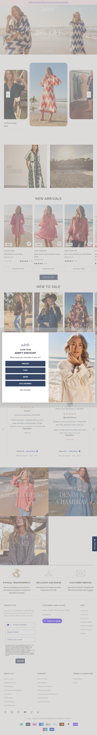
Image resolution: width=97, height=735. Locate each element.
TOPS (25, 370)
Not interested (25, 390)
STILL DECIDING (25, 383)
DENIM (25, 377)
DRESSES (25, 363)
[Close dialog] (4, 334)
